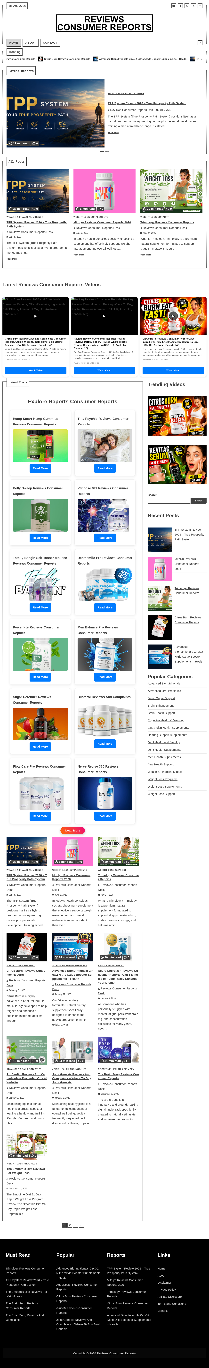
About (30, 42)
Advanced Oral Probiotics (24, 1069)
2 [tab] (106, 151)
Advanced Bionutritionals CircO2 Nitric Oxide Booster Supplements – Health (68, 59)
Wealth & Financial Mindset (126, 93)
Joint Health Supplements (164, 749)
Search (153, 495)
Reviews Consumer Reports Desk (132, 110)
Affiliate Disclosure (170, 1296)
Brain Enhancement (111, 966)
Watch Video (36, 370)
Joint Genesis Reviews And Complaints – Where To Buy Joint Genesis (71, 1078)
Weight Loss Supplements (90, 217)
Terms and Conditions (172, 1303)
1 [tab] (102, 151)
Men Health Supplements (164, 757)
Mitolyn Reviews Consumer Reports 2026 (102, 222)
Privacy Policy (167, 1289)
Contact (50, 42)
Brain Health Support (161, 713)
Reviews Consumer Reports (116, 1353)
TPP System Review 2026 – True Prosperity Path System (153, 59)
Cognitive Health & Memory (116, 1069)
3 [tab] (108, 151)
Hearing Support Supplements (167, 735)
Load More (72, 830)
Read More (113, 132)
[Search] (200, 42)
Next (81, 1225)
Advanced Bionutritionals (69, 966)
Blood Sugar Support (161, 698)
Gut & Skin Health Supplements (168, 727)
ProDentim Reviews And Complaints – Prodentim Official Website (27, 1078)
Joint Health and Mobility (69, 1069)
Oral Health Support (161, 764)
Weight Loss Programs (22, 1164)
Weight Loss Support (154, 217)
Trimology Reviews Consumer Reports (167, 222)
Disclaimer (164, 1282)
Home (13, 42)
